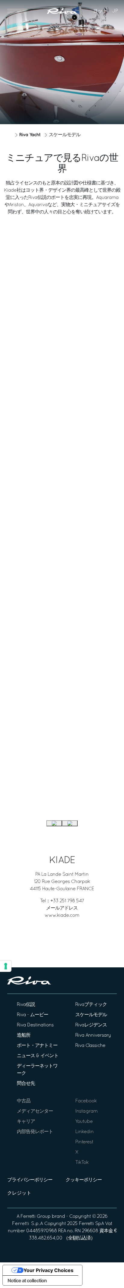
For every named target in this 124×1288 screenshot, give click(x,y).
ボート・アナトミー (37, 1046)
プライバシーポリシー (29, 1180)
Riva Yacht (29, 135)
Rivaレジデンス (91, 1025)
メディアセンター (35, 1111)
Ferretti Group (35, 1216)
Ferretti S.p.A (27, 1224)
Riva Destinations (35, 1025)
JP (115, 11)
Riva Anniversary (93, 1035)
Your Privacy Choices (48, 1270)
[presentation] (54, 823)
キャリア (26, 1122)
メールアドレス (62, 908)
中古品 (23, 1101)
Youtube (84, 1122)
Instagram (86, 1111)
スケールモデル (91, 1015)
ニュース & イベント (37, 1056)
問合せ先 (26, 1084)
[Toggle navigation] (17, 10)
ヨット (100, 11)
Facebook (86, 1101)
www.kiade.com (62, 915)
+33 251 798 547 (67, 901)
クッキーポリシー (84, 1180)
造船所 (23, 1035)
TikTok (81, 1163)
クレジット (19, 1193)
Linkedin (84, 1132)
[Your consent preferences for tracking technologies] (5, 966)
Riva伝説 (26, 1005)
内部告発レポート (35, 1132)
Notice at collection (27, 1280)
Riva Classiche (90, 1046)
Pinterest (84, 1142)
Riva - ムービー (32, 1015)
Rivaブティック (91, 1005)
